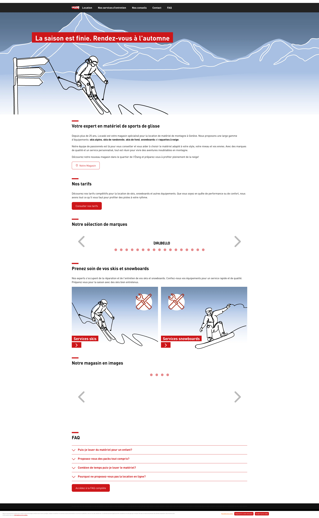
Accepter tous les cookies (262, 514)
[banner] (159, 7)
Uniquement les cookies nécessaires (244, 514)
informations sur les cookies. (21, 515)
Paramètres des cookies (227, 514)
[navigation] (159, 510)
